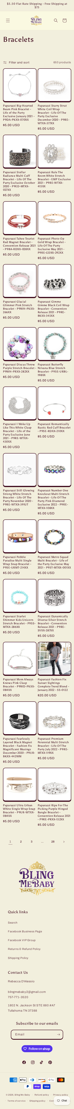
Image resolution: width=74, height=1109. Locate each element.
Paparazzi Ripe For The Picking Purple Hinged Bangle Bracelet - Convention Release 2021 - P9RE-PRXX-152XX (54, 812)
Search (13, 922)
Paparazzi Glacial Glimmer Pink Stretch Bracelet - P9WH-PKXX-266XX (19, 307)
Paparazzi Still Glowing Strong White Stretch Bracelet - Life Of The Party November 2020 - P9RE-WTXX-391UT (18, 497)
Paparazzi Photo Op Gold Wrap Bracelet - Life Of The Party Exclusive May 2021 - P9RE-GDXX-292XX (52, 245)
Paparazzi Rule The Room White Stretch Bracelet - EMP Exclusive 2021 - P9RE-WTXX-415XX (54, 179)
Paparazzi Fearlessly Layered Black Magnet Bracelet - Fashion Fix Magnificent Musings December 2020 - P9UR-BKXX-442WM (19, 747)
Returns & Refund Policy (24, 949)
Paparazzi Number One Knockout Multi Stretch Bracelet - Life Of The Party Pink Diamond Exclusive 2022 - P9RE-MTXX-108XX (53, 499)
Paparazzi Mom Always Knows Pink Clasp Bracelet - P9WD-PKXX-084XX (19, 685)
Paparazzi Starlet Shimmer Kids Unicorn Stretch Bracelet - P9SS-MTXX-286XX (19, 622)
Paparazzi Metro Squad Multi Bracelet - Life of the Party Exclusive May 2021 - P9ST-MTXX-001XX (54, 562)
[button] (8, 20)
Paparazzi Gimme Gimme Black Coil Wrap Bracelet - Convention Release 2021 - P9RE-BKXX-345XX (53, 308)
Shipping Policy (18, 958)
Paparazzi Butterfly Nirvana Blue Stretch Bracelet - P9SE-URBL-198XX (53, 370)
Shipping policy (37, 1101)
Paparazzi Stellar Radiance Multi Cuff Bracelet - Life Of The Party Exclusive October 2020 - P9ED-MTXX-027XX (19, 181)
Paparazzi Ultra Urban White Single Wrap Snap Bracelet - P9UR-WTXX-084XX (19, 810)
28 (53, 841)
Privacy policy (60, 1095)
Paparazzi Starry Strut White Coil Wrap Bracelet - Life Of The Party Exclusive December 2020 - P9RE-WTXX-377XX (53, 114)
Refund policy (42, 1095)
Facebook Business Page (25, 931)
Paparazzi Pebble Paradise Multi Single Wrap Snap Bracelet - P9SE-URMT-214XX (17, 562)
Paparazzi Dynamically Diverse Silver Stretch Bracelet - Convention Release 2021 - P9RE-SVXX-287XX (53, 623)
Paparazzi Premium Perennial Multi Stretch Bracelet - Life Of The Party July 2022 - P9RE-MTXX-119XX (53, 745)
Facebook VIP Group (22, 940)
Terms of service (16, 1101)
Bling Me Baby (22, 1095)
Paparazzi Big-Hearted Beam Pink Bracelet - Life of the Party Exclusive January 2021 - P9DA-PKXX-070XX (19, 112)
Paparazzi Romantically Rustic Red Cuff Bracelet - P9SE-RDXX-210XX (54, 427)
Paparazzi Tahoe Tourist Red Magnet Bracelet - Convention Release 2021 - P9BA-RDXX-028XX (19, 244)
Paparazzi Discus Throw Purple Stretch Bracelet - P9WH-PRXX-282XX (19, 368)
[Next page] (63, 841)
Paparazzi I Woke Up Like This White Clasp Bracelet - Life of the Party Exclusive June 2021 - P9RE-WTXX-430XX (17, 432)
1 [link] (10, 841)
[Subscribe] (58, 1034)
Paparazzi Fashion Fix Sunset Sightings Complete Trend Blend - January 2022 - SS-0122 (53, 685)
